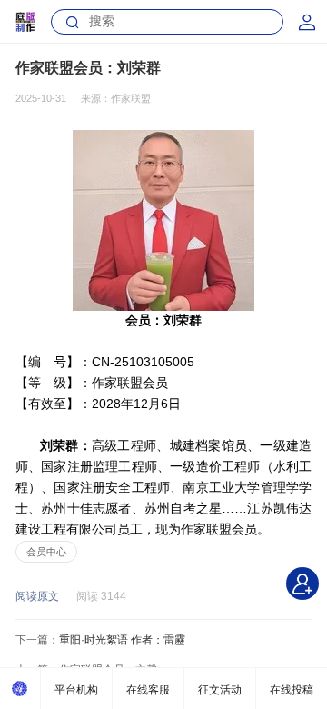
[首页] (20, 688)
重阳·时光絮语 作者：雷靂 (122, 640)
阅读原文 (37, 596)
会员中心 (46, 551)
